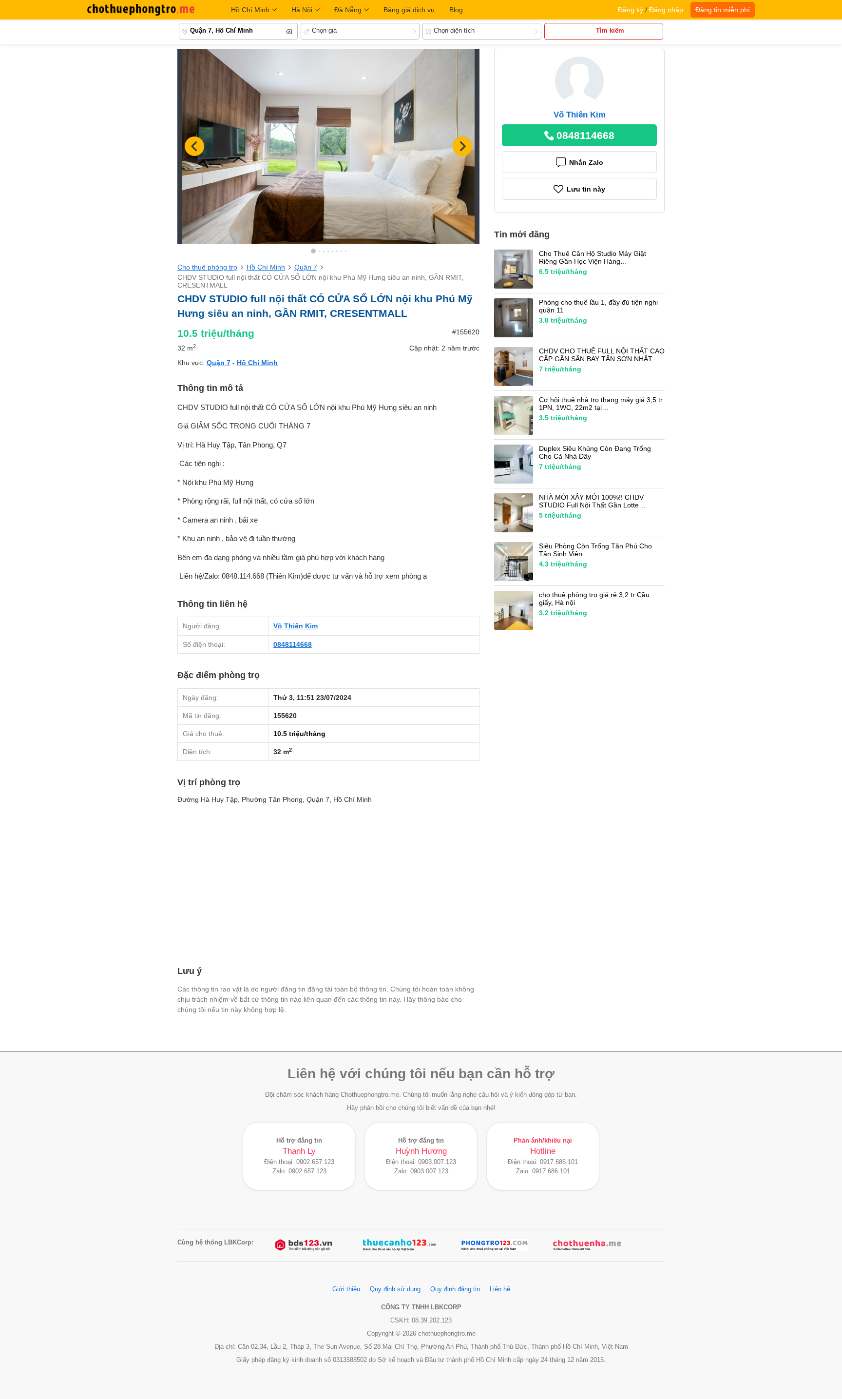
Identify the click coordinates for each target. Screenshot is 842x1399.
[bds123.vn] (304, 1245)
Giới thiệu (346, 1289)
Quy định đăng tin (455, 1289)
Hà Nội (301, 10)
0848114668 (292, 644)
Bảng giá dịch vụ (409, 10)
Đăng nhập (666, 10)
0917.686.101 (559, 1162)
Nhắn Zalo (586, 162)
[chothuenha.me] (587, 1245)
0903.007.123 (437, 1162)
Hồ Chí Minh (250, 10)
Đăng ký (630, 10)
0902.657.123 (315, 1162)
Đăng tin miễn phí (722, 10)
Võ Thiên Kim (295, 626)
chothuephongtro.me (140, 9)
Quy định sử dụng (395, 1289)
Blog (456, 10)
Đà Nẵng (348, 10)
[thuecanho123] (399, 1245)
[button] (462, 146)
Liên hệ (500, 1289)
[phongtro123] (494, 1245)
